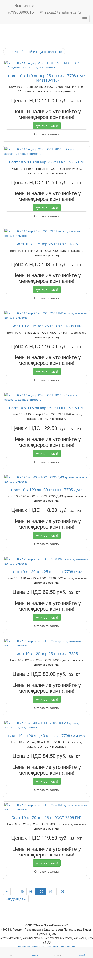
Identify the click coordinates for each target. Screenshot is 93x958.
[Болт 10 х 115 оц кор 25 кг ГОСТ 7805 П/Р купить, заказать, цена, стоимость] (46, 397)
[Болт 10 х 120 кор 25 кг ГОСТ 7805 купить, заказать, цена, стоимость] (46, 643)
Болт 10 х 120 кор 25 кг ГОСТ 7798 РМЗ (46, 571)
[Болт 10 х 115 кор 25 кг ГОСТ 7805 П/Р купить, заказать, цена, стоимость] (46, 315)
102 (61, 891)
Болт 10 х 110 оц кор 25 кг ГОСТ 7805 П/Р (46, 162)
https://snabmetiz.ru (31, 947)
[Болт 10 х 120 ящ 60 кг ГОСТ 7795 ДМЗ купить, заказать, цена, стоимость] (46, 479)
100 (40, 891)
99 (31, 891)
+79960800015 (20, 11)
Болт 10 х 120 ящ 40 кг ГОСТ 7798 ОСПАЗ (46, 735)
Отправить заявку (46, 134)
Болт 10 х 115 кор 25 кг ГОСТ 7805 (46, 244)
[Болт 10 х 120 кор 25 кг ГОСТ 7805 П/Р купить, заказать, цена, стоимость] (46, 807)
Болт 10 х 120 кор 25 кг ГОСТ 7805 (46, 653)
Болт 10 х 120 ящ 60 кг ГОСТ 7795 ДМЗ (46, 489)
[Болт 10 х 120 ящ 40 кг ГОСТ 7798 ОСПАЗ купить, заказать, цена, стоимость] (46, 725)
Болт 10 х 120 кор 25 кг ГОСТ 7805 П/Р (46, 817)
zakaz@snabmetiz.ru (62, 11)
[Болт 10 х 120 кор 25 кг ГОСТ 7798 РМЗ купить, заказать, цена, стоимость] (46, 561)
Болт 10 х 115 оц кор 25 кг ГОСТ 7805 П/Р (46, 407)
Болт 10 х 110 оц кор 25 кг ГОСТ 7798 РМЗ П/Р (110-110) (46, 78)
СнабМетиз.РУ (20, 5)
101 (51, 891)
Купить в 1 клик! (46, 125)
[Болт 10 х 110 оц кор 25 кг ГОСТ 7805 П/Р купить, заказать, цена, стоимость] (46, 151)
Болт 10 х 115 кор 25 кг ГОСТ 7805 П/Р (46, 325)
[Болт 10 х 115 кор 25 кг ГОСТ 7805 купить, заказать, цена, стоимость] (46, 233)
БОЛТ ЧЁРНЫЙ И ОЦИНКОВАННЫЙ (34, 52)
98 (22, 891)
